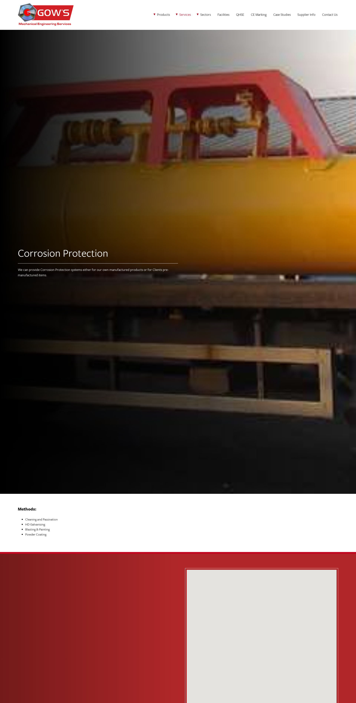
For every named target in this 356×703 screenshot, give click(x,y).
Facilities (223, 14)
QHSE (240, 14)
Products (163, 14)
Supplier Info (306, 14)
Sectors (205, 14)
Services (185, 14)
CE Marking (259, 14)
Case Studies (282, 14)
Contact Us (329, 14)
